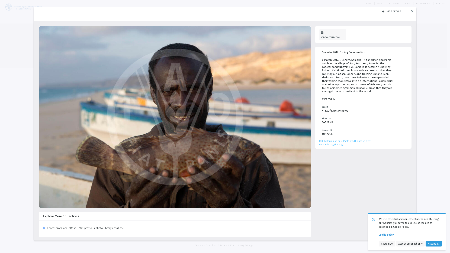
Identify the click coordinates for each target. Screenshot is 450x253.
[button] (412, 11)
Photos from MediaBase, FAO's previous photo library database (85, 228)
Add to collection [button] (330, 37)
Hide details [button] (394, 11)
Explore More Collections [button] (61, 216)
